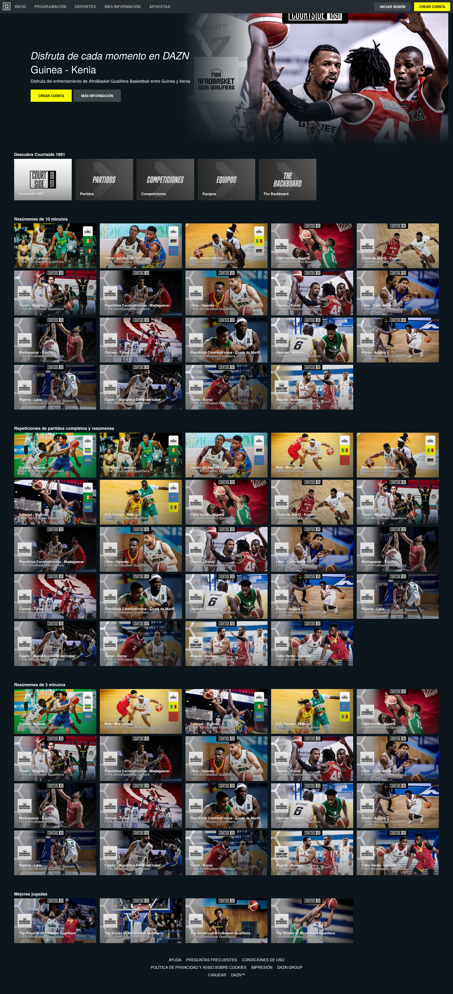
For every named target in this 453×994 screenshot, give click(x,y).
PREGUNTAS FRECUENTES (211, 959)
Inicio (20, 6)
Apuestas (159, 6)
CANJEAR (217, 975)
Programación (50, 6)
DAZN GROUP (289, 967)
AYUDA (175, 959)
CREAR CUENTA (432, 6)
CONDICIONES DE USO (263, 959)
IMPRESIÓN (262, 967)
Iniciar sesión (392, 6)
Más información (123, 6)
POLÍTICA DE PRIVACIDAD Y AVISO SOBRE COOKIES (199, 967)
